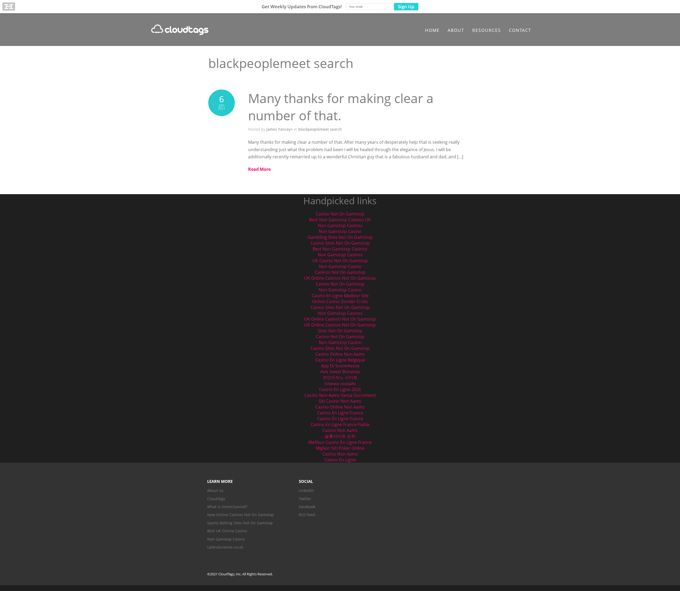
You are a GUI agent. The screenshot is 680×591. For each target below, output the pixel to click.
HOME (432, 30)
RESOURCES (486, 30)
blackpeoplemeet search (320, 129)
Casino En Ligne (340, 460)
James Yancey (278, 129)
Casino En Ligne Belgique (340, 360)
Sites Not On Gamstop (340, 331)
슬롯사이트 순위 (340, 436)
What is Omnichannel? (227, 506)
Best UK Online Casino (227, 530)
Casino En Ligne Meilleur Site (340, 296)
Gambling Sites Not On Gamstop (340, 237)
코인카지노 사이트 (340, 377)
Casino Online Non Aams (340, 354)
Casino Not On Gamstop (340, 214)
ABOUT (456, 30)
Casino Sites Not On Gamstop (340, 243)
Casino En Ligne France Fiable (340, 424)
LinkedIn (306, 490)
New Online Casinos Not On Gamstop (240, 514)
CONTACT (520, 30)
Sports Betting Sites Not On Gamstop (240, 522)
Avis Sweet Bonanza (340, 372)
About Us (215, 490)
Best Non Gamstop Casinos (340, 249)
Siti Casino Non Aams (340, 401)
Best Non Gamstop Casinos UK (340, 220)
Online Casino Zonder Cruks (340, 301)
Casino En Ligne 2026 (340, 389)
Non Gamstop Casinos (340, 225)
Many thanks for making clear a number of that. (341, 107)
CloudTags (216, 498)
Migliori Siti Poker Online (340, 448)
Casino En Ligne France (340, 413)
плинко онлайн (340, 383)
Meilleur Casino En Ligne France (340, 442)
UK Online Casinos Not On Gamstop (340, 278)
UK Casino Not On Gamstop (340, 260)
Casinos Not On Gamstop (340, 272)
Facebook (307, 506)
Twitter (305, 498)
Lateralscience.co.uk (225, 547)
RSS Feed (307, 514)
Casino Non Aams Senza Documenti (340, 395)
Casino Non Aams (340, 430)
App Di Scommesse (340, 366)
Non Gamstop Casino (340, 231)
